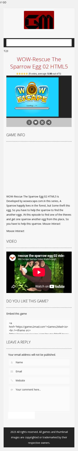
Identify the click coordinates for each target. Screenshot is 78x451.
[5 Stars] (27, 74)
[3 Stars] (22, 74)
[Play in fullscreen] (42, 122)
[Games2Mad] (39, 19)
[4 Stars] (24, 74)
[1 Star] (17, 74)
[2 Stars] (20, 74)
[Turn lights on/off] (29, 122)
